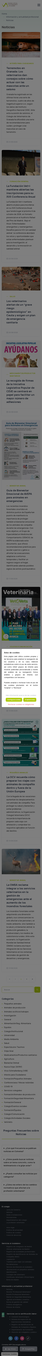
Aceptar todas (30, 700)
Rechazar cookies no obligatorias (21, 704)
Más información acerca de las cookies (21, 695)
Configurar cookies (14, 700)
